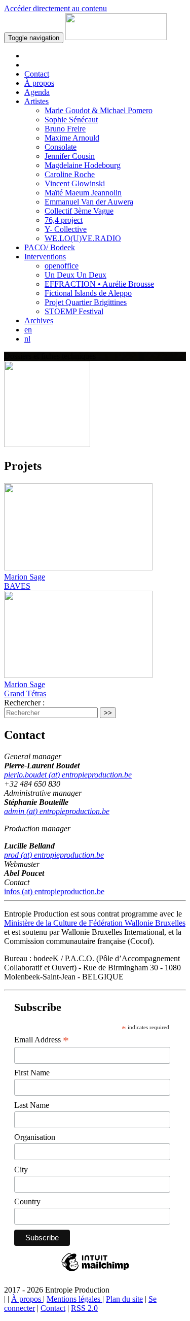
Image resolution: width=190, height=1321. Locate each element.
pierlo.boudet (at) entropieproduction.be (68, 774)
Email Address (41, 1039)
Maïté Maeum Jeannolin (83, 192)
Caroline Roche (70, 174)
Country (27, 1201)
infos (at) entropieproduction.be (54, 891)
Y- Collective (66, 229)
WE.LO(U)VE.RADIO (83, 238)
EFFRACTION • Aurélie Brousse (99, 284)
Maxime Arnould (72, 137)
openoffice (62, 265)
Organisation (34, 1137)
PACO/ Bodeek (49, 247)
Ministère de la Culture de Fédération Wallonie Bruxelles (94, 923)
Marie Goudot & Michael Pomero (99, 110)
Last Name (31, 1105)
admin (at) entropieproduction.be (56, 811)
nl (27, 338)
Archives (38, 320)
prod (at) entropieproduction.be (54, 855)
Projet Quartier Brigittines (86, 302)
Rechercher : (24, 702)
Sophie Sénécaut (71, 119)
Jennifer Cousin (70, 156)
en (28, 329)
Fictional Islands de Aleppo (88, 293)
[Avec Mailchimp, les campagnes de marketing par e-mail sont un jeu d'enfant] (95, 1270)
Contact (36, 74)
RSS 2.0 (84, 1308)
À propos (39, 83)
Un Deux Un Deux (75, 274)
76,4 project (64, 220)
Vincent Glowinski (75, 183)
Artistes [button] (36, 101)
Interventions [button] (45, 256)
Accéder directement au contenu (55, 8)
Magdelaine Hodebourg (83, 165)
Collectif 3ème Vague (79, 211)
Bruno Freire (65, 128)
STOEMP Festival (74, 311)
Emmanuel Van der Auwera (89, 201)
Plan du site (124, 1299)
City (21, 1169)
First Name (32, 1072)
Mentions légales (74, 1299)
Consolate (61, 147)
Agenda (37, 92)
